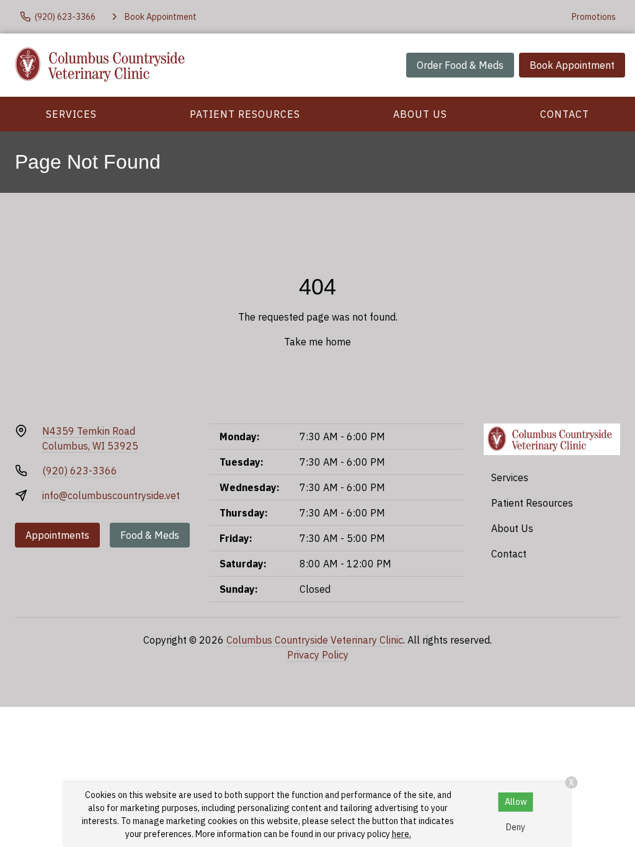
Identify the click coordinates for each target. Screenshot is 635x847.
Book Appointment (572, 65)
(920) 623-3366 (79, 470)
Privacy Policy (318, 655)
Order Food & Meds (460, 65)
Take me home (317, 341)
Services (71, 114)
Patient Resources (245, 114)
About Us (420, 114)
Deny (515, 827)
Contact (564, 114)
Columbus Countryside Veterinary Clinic (314, 640)
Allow (516, 801)
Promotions (594, 16)
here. (401, 834)
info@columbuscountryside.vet (111, 495)
